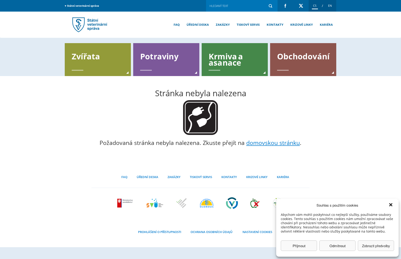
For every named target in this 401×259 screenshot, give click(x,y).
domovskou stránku (273, 143)
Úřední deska (198, 24)
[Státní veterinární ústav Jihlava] (155, 203)
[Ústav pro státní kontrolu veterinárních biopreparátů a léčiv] (232, 203)
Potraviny (159, 56)
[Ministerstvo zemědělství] (125, 203)
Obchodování (303, 56)
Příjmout (299, 245)
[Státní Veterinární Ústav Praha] (181, 203)
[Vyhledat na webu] (270, 6)
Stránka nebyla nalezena (89, 25)
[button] (391, 205)
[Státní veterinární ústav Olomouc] (206, 203)
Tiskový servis (248, 24)
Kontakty (275, 24)
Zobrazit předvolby (376, 245)
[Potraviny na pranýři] (255, 203)
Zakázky (223, 24)
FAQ (177, 24)
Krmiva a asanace (226, 59)
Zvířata (86, 56)
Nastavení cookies (257, 232)
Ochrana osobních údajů (212, 232)
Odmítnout (338, 245)
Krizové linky (301, 24)
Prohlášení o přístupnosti (159, 232)
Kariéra (326, 24)
